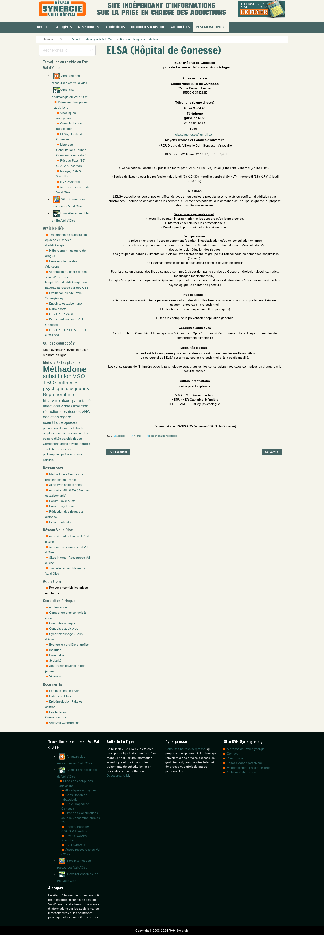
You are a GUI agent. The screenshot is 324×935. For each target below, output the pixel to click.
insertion (80, 406)
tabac (85, 433)
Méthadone (65, 369)
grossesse (74, 433)
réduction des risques (62, 411)
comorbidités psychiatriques (62, 438)
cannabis (59, 433)
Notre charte (58, 309)
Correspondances (55, 443)
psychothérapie (79, 443)
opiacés (70, 422)
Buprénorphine (58, 394)
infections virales (57, 406)
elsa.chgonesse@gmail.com (194, 134)
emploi (47, 433)
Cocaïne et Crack (71, 428)
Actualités (180, 27)
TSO (48, 382)
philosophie (51, 454)
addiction (51, 417)
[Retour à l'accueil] (62, 9)
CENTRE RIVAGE (61, 314)
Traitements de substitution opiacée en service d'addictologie (66, 240)
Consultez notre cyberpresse (185, 749)
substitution (57, 376)
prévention (50, 428)
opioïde (64, 454)
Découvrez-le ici (118, 775)
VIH (71, 449)
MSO (78, 376)
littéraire (51, 400)
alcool (66, 400)
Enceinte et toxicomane (65, 303)
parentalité (81, 400)
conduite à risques (56, 449)
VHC (86, 411)
